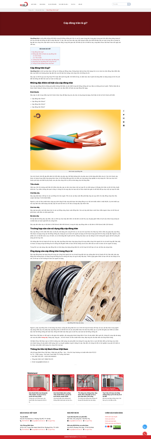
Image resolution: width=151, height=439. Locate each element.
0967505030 (25, 421)
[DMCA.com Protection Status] (117, 427)
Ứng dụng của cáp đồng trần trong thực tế (43, 61)
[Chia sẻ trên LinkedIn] (123, 125)
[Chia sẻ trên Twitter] (123, 114)
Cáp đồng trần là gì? (37, 52)
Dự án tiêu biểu (52, 4)
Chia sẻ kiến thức (39, 10)
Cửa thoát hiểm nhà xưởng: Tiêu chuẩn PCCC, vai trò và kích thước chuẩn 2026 (62, 394)
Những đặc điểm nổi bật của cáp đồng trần (43, 54)
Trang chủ (30, 10)
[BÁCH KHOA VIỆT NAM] (24, 4)
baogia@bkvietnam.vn (38, 421)
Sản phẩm (42, 4)
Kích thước (37, 56)
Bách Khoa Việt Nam (81, 437)
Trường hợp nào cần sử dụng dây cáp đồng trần (45, 59)
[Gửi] (129, 4)
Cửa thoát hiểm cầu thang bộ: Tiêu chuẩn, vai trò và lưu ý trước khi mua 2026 (38, 394)
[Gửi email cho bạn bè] (123, 118)
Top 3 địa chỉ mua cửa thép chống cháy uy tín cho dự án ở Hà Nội (112, 394)
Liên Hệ (80, 4)
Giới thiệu (33, 4)
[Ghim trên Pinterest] (123, 122)
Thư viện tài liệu (63, 4)
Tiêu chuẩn (37, 57)
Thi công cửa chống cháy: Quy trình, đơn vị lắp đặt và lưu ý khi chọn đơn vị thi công (87, 394)
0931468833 (25, 429)
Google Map (51, 421)
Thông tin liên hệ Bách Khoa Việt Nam (42, 63)
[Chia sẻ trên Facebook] (123, 111)
